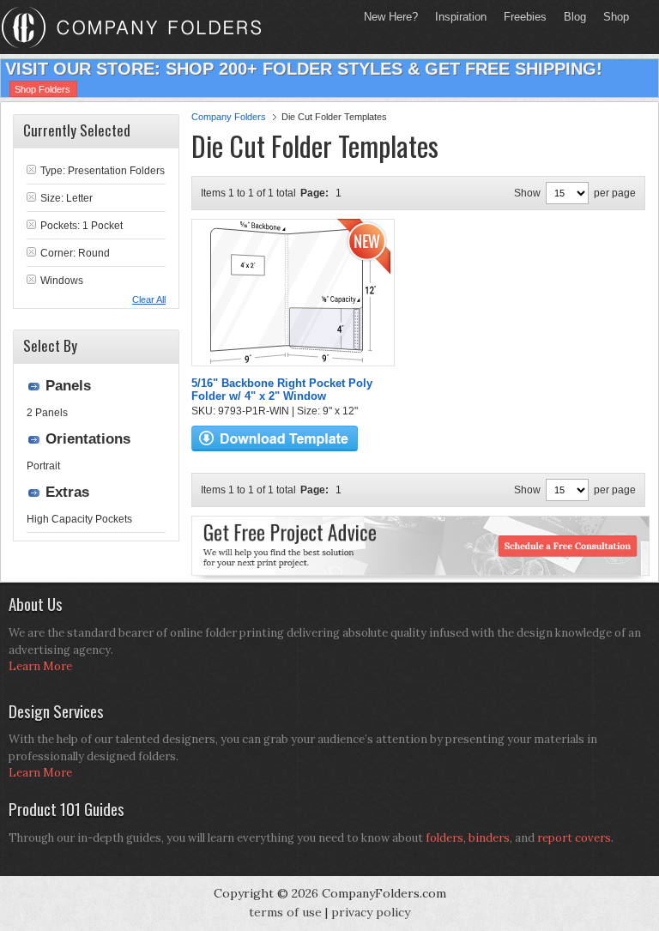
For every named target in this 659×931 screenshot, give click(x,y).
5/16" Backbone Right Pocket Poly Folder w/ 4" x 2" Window (281, 389)
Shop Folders (42, 89)
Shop (612, 16)
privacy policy (370, 912)
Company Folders (228, 117)
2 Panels (47, 413)
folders (444, 838)
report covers (574, 838)
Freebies (521, 16)
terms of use (285, 912)
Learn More (40, 666)
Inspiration (461, 16)
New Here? (391, 16)
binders (489, 838)
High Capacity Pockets (79, 519)
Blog (575, 16)
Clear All (149, 299)
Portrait (43, 466)
